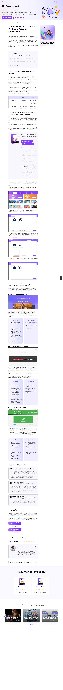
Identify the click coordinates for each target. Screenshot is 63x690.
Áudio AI (21, 1)
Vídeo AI (10, 1)
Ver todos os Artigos (21, 556)
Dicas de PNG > (7, 22)
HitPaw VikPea (40, 586)
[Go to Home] (4, 2)
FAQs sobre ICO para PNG (15, 65)
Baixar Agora (8, 17)
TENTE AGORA (27, 141)
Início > (3, 22)
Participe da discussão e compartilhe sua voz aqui (21, 562)
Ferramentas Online (29, 1)
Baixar (46, 1)
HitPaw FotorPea (22, 586)
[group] (13, 615)
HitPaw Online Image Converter (14, 311)
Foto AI (16, 1)
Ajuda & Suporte (38, 1)
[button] (4, 616)
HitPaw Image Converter (14, 119)
